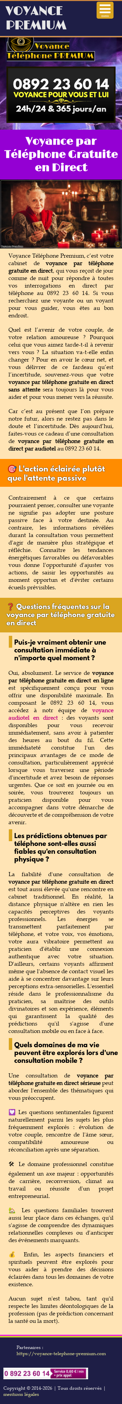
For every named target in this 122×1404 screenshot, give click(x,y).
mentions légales (21, 1394)
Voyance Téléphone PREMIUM (50, 51)
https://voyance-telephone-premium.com (61, 1353)
